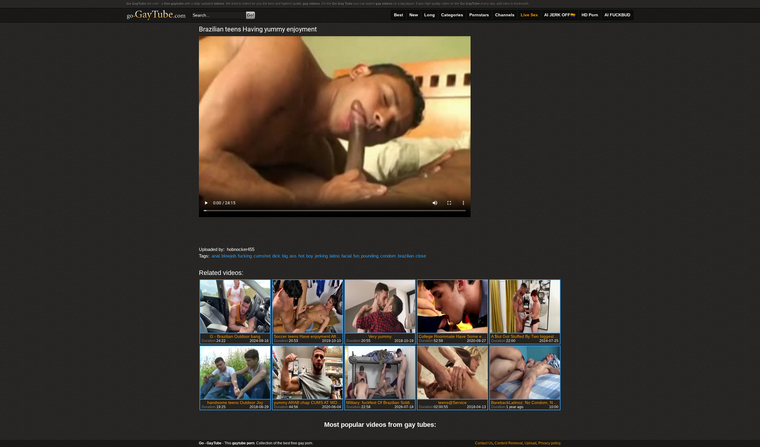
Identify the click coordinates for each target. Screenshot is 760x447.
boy (309, 255)
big (285, 255)
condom (388, 255)
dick (276, 255)
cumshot (262, 255)
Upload (530, 443)
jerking (321, 255)
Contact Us (484, 443)
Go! (250, 15)
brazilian (406, 255)
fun (356, 255)
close (421, 255)
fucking (245, 255)
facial (346, 255)
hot (301, 255)
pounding (370, 255)
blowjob (228, 255)
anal (216, 255)
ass (293, 255)
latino (335, 255)
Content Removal (509, 443)
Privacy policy (549, 443)
